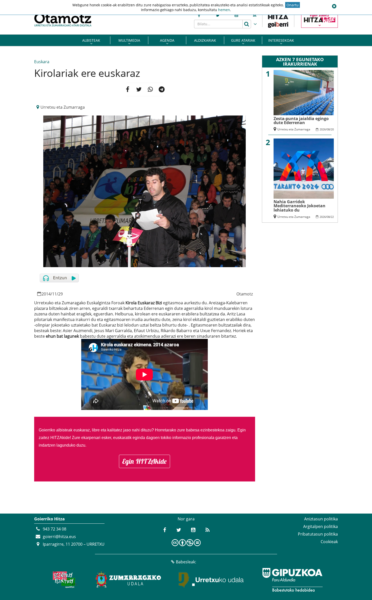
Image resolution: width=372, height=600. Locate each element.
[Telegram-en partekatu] (161, 89)
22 (332, 217)
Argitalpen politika (320, 526)
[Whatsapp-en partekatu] (150, 89)
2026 (323, 129)
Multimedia (129, 40)
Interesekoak (281, 40)
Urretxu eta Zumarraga (62, 107)
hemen (224, 9)
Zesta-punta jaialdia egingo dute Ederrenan (301, 120)
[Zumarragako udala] (128, 580)
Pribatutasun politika (318, 534)
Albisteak (91, 40)
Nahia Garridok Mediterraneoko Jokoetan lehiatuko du (299, 206)
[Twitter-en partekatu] (138, 89)
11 (54, 294)
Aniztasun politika (321, 519)
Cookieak (329, 541)
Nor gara (186, 519)
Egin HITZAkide (144, 461)
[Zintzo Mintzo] (63, 580)
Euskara (41, 61)
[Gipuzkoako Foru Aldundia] (292, 580)
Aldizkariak (205, 40)
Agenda (167, 40)
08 (328, 129)
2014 (46, 294)
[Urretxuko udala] (211, 580)
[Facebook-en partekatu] (127, 89)
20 (332, 129)
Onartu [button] (292, 5)
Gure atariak (243, 40)
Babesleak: (186, 562)
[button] (334, 6)
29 (60, 294)
